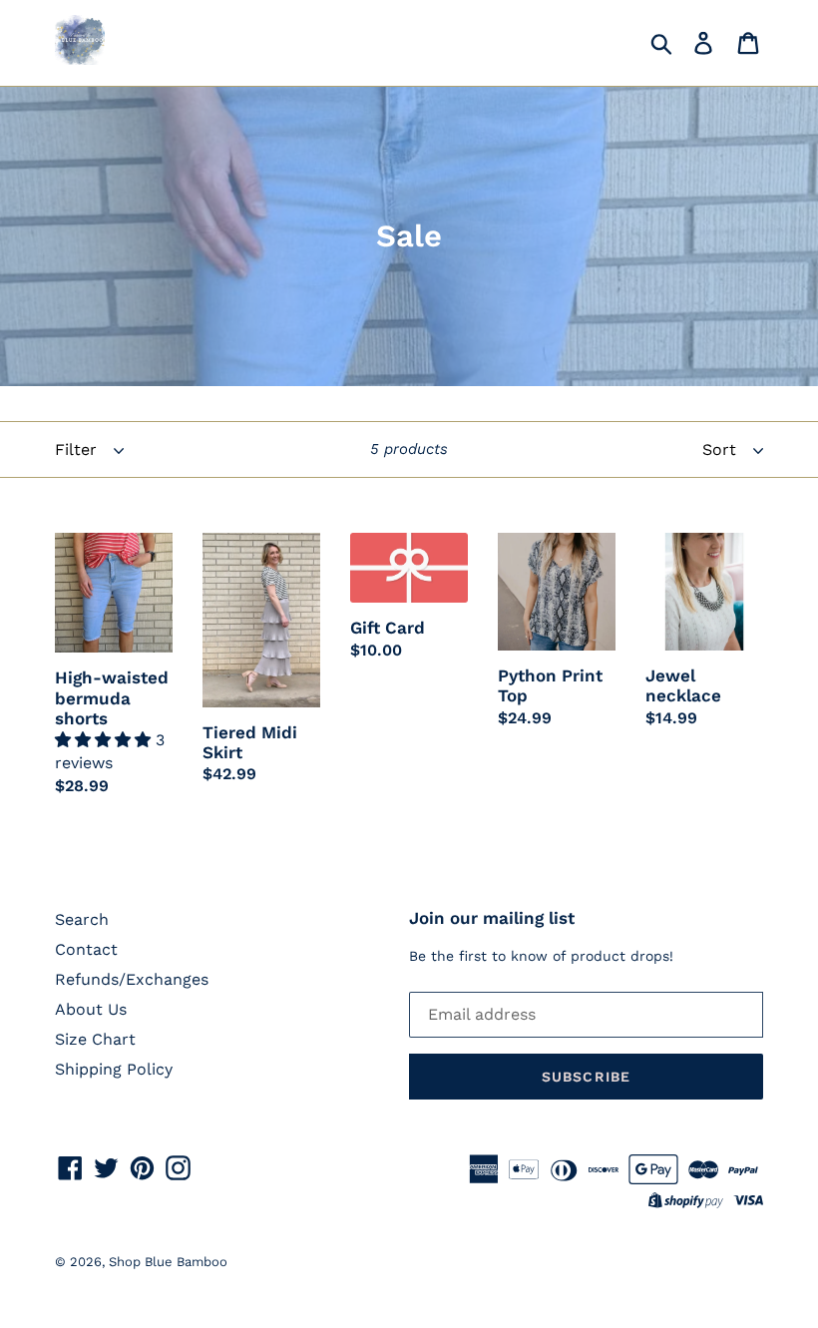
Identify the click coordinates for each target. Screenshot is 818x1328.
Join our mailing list (492, 918)
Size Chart (95, 1039)
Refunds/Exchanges (131, 979)
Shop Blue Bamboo (168, 1261)
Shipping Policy (114, 1069)
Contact (86, 949)
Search (82, 919)
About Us (91, 1009)
